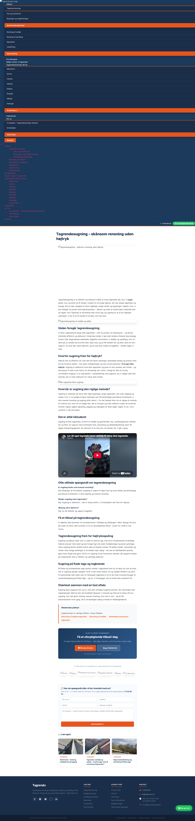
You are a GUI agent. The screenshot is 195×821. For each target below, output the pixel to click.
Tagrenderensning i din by (17, 65)
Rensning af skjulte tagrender (74, 616)
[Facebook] (34, 799)
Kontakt (10, 140)
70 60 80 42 (166, 223)
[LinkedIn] (56, 799)
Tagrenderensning (90, 790)
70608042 (146, 790)
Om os (9, 119)
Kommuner (115, 797)
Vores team (11, 135)
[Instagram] (40, 799)
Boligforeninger (117, 804)
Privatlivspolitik (120, 818)
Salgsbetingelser (144, 818)
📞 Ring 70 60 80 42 (109, 648)
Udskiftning (11, 47)
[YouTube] (45, 799)
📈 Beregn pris (184, 808)
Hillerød (9, 99)
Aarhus (9, 74)
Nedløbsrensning (90, 793)
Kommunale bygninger (16, 25)
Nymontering (12, 54)
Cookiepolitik (132, 818)
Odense (10, 79)
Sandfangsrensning (91, 797)
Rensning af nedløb (14, 32)
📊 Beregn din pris (85, 648)
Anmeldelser (11, 128)
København (11, 69)
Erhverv (114, 793)
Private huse (116, 790)
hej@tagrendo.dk (148, 794)
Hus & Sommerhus (118, 800)
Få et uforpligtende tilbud (184, 223)
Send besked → (97, 724)
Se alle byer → (12, 110)
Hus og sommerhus (14, 14)
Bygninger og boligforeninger (17, 19)
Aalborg (10, 84)
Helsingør (10, 104)
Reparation (11, 42)
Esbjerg (9, 89)
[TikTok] (51, 799)
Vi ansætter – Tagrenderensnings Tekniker (22, 123)
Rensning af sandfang (15, 37)
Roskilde (10, 94)
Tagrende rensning (14, 8)
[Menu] (2, 144)
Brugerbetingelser (158, 818)
